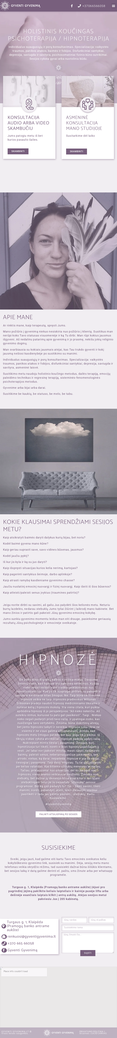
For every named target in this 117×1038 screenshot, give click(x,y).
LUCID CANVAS (99, 1033)
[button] (113, 5)
